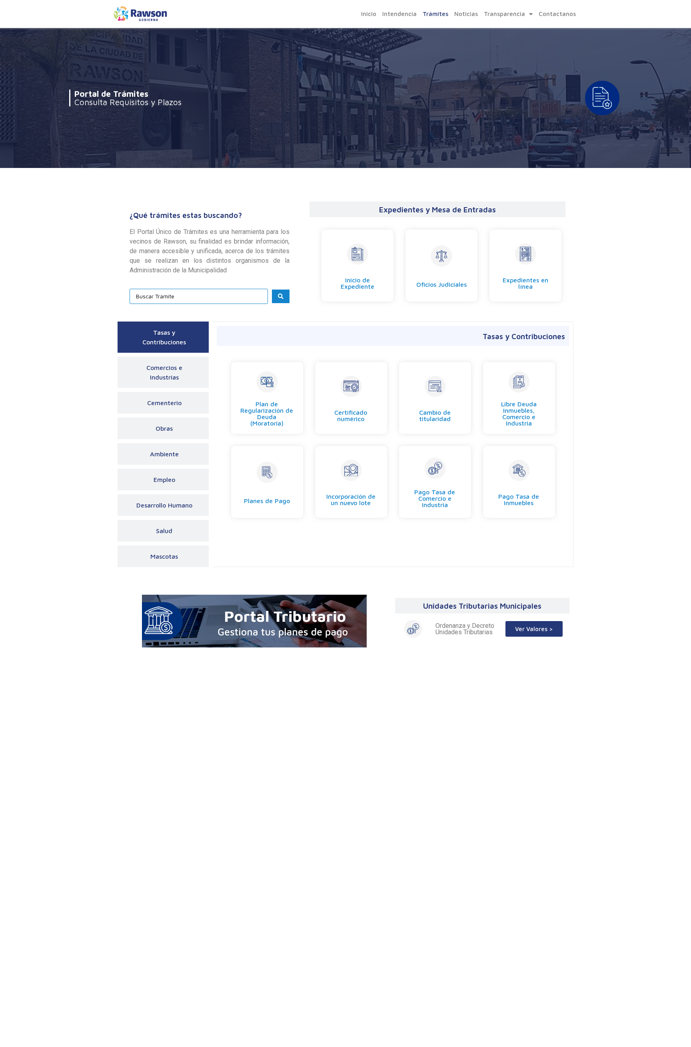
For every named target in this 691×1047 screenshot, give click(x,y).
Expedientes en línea (525, 283)
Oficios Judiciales (441, 284)
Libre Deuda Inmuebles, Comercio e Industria (519, 413)
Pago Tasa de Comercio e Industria (434, 498)
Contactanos (557, 13)
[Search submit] (281, 296)
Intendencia (399, 13)
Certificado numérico (350, 415)
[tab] (163, 337)
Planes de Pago (267, 500)
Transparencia (504, 13)
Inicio (368, 13)
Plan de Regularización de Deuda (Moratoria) (266, 413)
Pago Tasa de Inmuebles (518, 499)
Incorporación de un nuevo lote (350, 499)
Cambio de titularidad (435, 415)
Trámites (435, 13)
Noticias (466, 13)
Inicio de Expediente (357, 283)
